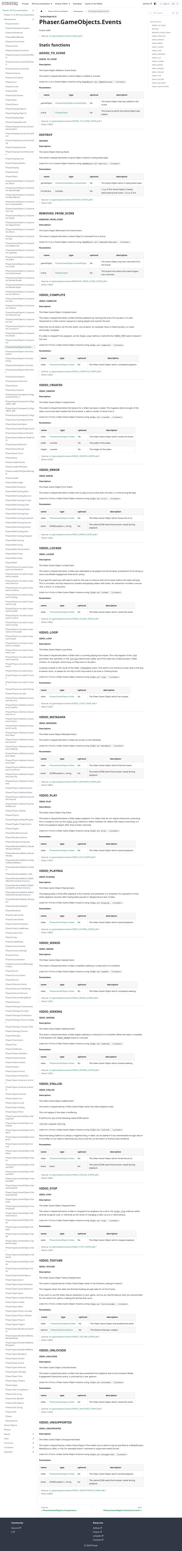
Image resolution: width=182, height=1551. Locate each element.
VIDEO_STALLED (158, 72)
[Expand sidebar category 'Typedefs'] (33, 1452)
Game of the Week (93, 3)
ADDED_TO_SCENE (159, 25)
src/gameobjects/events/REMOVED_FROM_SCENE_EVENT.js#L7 (78, 281)
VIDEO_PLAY (156, 58)
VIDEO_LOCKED (157, 47)
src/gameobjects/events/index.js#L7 (66, 36)
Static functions (155, 22)
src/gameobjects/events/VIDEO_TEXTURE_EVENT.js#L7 (74, 1336)
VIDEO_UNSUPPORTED (160, 86)
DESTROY (155, 29)
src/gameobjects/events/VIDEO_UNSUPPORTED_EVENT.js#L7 (77, 1490)
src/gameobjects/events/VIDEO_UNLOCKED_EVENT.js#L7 (75, 1408)
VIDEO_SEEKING (158, 68)
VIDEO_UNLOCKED (159, 83)
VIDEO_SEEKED (157, 65)
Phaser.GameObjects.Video (62, 364)
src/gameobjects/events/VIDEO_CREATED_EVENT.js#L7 (74, 456)
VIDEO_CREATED (158, 40)
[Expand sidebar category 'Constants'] (33, 1447)
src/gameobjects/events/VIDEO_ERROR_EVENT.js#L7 (73, 534)
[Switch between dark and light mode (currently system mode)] (155, 4)
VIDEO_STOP (156, 76)
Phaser (25, 3)
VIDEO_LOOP (157, 50)
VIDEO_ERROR (157, 43)
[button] (18, 10)
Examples (77, 3)
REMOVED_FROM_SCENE (161, 32)
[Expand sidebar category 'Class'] (33, 1439)
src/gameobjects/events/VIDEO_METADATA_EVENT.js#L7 (75, 781)
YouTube (97, 1540)
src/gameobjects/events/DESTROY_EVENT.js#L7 (71, 199)
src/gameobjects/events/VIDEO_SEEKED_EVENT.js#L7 (74, 998)
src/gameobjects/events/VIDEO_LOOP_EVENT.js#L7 (73, 703)
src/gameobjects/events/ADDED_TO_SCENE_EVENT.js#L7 (75, 121)
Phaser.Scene (61, 112)
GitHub (146, 3)
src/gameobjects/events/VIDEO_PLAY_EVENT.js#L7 (72, 857)
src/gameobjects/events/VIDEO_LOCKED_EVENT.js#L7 (74, 618)
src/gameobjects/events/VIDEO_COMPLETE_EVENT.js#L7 (75, 371)
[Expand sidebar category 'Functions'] (33, 1443)
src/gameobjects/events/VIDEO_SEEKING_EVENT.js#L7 (74, 1070)
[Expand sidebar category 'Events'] (33, 1434)
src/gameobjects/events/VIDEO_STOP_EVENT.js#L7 (72, 1246)
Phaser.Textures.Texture (62, 1330)
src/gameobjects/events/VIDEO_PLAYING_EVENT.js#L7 (74, 929)
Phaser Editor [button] (61, 3)
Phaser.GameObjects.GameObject (71, 103)
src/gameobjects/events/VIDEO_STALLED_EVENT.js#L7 (74, 1174)
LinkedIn (97, 1536)
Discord (15, 1528)
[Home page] (41, 11)
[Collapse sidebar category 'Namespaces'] (33, 19)
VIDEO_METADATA (158, 54)
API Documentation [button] (41, 3)
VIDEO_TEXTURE (158, 79)
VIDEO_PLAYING (158, 61)
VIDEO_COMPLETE (159, 36)
